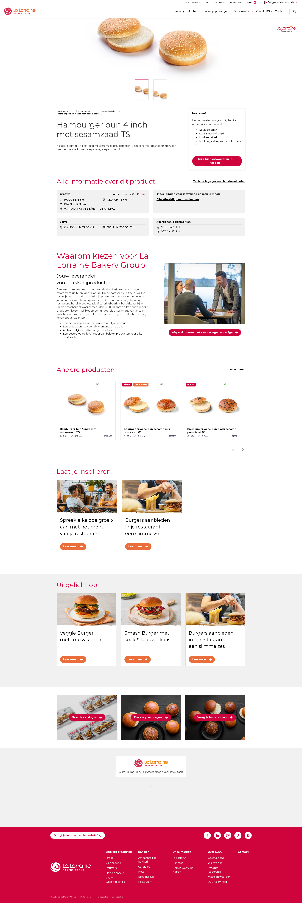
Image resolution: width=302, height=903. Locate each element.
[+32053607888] (237, 835)
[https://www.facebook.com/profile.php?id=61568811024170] (207, 835)
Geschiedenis (216, 857)
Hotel (141, 871)
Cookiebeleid (117, 897)
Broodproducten (83, 111)
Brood (110, 857)
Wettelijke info (86, 897)
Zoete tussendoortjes (115, 880)
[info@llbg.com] (248, 835)
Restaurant (145, 881)
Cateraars (144, 866)
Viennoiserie (113, 862)
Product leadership (214, 869)
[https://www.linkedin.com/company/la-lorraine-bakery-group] (217, 835)
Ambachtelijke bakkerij (147, 859)
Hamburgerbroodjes (107, 111)
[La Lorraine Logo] (24, 11)
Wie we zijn (215, 862)
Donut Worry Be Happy (183, 869)
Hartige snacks (115, 873)
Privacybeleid (102, 897)
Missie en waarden (219, 876)
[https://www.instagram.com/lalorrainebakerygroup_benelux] (227, 835)
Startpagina (62, 111)
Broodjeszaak (146, 876)
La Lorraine (179, 857)
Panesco (178, 862)
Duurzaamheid (217, 881)
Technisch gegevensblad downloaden (219, 181)
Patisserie (112, 867)
